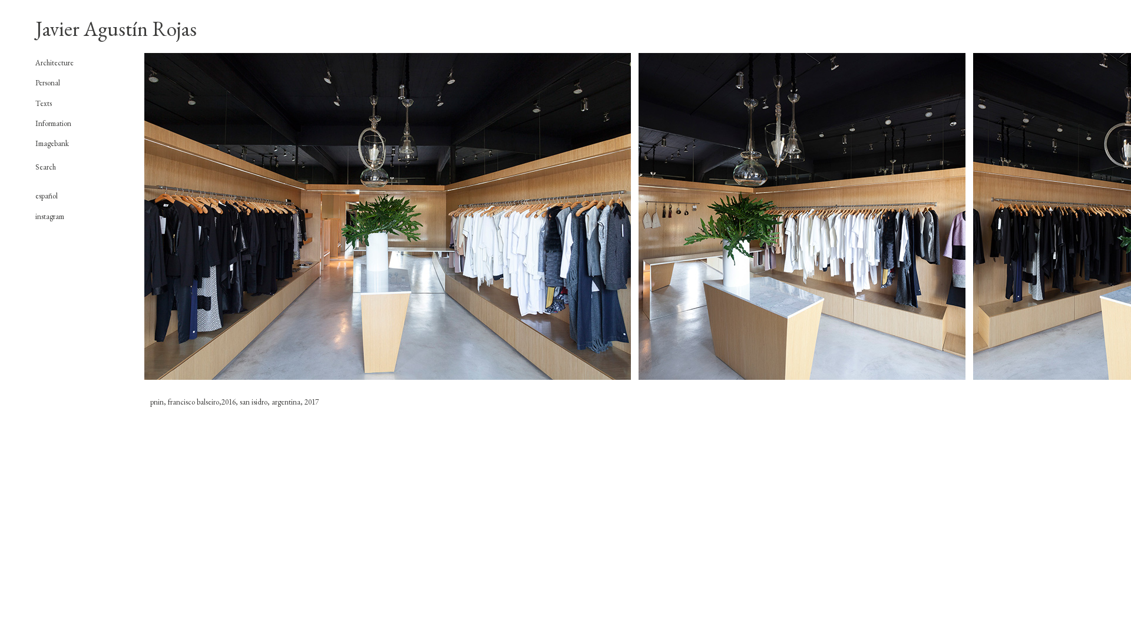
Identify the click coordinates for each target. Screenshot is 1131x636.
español (46, 196)
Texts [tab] (43, 104)
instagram (49, 216)
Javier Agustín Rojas (116, 28)
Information (53, 123)
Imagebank (52, 143)
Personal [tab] (47, 83)
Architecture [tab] (54, 63)
